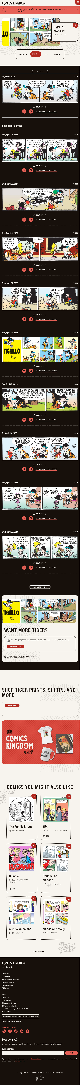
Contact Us (5, 997)
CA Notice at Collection (9, 1006)
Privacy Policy (6, 1000)
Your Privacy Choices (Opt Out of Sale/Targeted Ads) (20, 1016)
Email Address (8, 1049)
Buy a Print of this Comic (46, 111)
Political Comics (7, 985)
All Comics (5, 988)
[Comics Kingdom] (13, 963)
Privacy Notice (20, 1061)
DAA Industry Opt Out (9, 1003)
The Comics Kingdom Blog (10, 979)
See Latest (42, 71)
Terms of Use (6, 1012)
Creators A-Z (6, 976)
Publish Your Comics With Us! (11, 1021)
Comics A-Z (5, 973)
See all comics (38, 952)
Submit (72, 1053)
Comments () (41, 107)
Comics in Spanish (8, 982)
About (4, 994)
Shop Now (12, 705)
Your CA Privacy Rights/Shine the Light (15, 1009)
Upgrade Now (15, 647)
